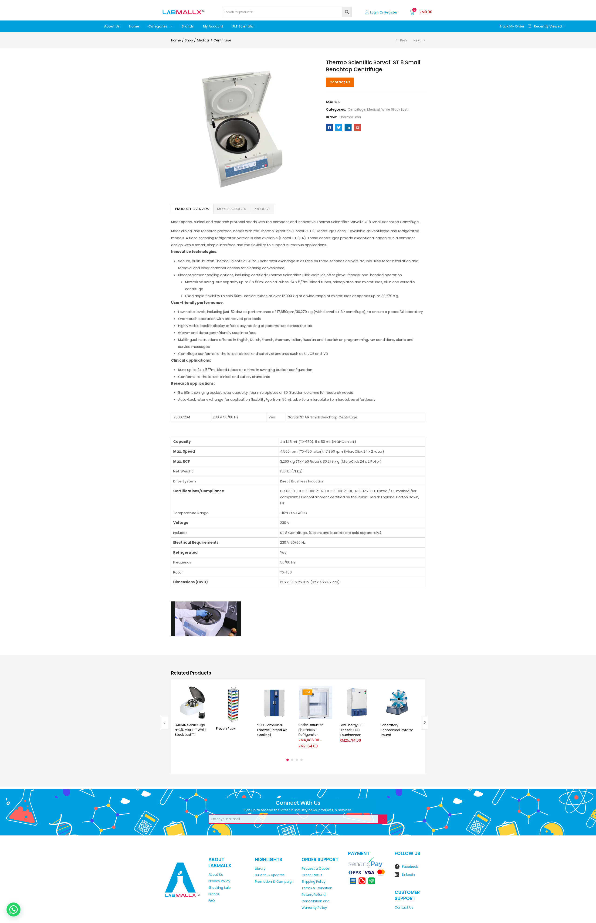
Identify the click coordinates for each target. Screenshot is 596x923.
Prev (403, 40)
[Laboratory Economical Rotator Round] (398, 702)
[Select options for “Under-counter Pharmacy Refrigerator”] (329, 691)
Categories (158, 26)
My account (213, 26)
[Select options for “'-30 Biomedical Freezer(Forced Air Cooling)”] (287, 691)
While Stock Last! (395, 109)
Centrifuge (222, 40)
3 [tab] (297, 760)
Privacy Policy (219, 881)
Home (134, 26)
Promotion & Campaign (274, 881)
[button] (421, 12)
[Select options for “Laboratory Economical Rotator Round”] (411, 691)
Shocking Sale (219, 887)
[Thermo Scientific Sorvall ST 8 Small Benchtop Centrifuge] (329, 127)
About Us (112, 26)
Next (417, 40)
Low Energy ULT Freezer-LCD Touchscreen (352, 730)
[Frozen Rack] (233, 704)
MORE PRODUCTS (231, 208)
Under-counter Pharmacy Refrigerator (310, 730)
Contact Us (339, 82)
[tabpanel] (192, 719)
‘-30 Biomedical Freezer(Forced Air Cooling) (272, 730)
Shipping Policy (313, 881)
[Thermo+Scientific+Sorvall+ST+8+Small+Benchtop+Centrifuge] (338, 127)
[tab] (192, 209)
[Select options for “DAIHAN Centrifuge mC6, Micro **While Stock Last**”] (205, 691)
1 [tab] (287, 760)
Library (260, 868)
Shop (189, 40)
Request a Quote (315, 868)
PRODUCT (262, 208)
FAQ (211, 900)
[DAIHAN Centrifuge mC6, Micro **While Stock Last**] (192, 702)
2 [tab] (292, 760)
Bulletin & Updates (269, 875)
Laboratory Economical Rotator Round (397, 730)
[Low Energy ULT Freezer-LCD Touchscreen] (356, 702)
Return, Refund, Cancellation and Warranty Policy (315, 901)
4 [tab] (301, 760)
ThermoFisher (350, 117)
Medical (203, 40)
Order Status (311, 875)
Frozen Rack (225, 728)
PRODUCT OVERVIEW (192, 208)
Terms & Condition (316, 888)
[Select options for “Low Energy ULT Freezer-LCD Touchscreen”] (370, 691)
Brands (188, 26)
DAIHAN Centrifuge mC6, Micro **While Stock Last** (191, 730)
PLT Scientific (243, 26)
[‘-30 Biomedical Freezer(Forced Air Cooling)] (274, 702)
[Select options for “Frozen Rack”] (246, 691)
